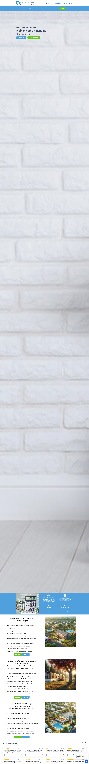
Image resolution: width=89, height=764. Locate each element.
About (49, 8)
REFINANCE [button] (25, 654)
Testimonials (37, 8)
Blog (57, 8)
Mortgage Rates (30, 8)
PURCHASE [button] (17, 654)
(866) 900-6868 (69, 3)
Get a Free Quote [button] (34, 37)
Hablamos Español (57, 3)
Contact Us (21, 37)
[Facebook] (46, 3)
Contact (53, 8)
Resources (43, 8)
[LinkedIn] (48, 3)
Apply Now (62, 8)
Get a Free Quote (23, 8)
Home (17, 8)
